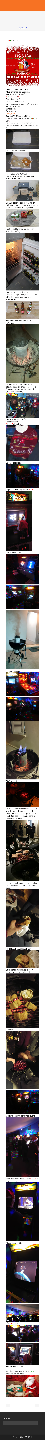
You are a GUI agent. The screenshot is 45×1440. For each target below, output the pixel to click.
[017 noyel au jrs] (22, 1027)
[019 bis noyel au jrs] (22, 1113)
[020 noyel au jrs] (22, 1176)
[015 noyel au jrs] (22, 946)
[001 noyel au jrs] (22, 382)
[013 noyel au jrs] (22, 837)
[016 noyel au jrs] (22, 967)
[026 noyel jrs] (22, 1396)
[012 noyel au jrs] (22, 806)
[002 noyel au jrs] (22, 417)
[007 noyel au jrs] (22, 608)
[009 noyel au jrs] (22, 695)
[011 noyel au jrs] (22, 779)
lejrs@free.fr (11, 113)
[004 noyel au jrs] (22, 487)
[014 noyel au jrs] (22, 881)
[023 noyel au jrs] (22, 1321)
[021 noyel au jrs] (22, 1241)
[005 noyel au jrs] (19, 550)
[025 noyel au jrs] (22, 1364)
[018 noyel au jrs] (22, 1088)
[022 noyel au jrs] (22, 1303)
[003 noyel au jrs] (22, 460)
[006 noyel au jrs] (22, 584)
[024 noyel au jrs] (22, 1341)
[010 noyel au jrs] (22, 720)
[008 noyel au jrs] (22, 668)
